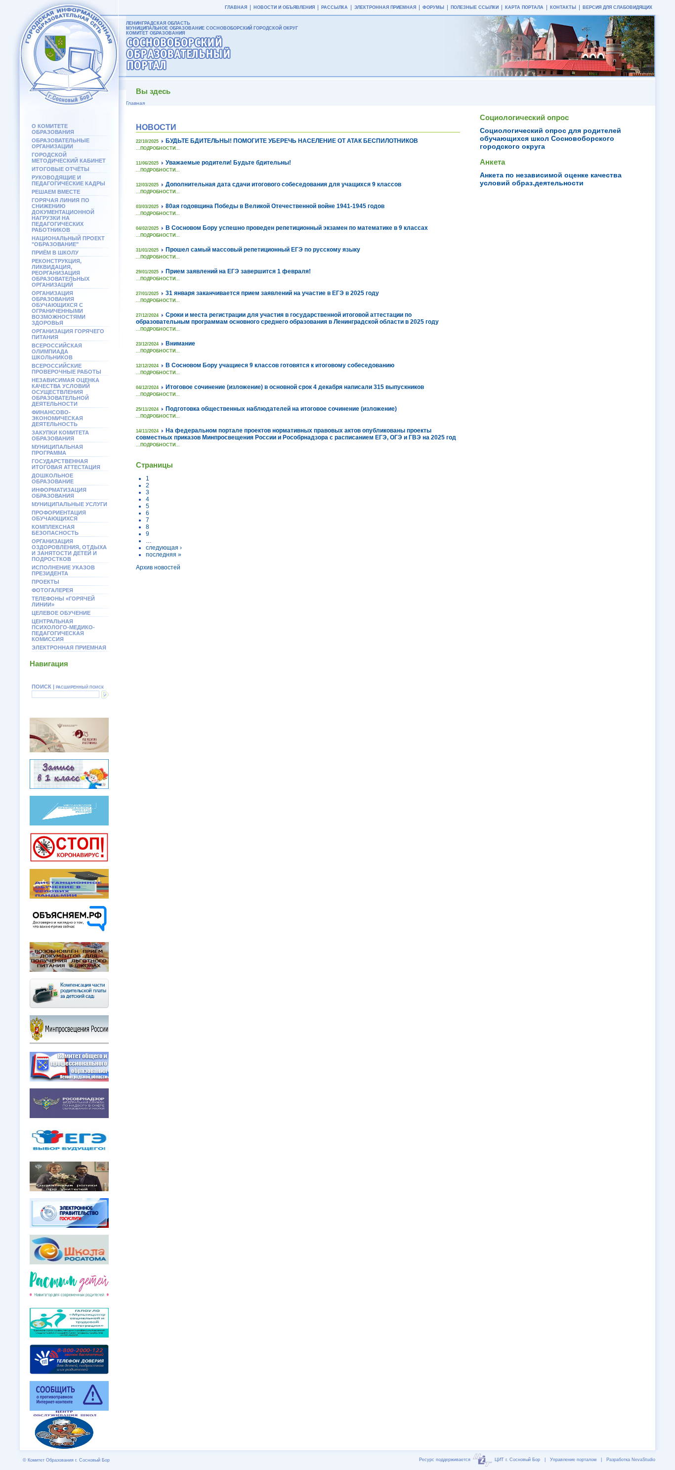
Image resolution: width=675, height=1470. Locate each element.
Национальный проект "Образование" (68, 241)
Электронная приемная (69, 647)
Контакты (563, 7)
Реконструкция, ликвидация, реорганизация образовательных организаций (60, 273)
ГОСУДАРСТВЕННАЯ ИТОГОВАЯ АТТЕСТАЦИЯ (66, 464)
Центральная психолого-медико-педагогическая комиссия (63, 630)
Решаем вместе (56, 192)
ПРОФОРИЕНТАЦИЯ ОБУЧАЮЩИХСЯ (59, 515)
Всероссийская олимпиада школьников (57, 351)
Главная (236, 7)
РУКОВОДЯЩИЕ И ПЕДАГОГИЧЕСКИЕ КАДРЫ (68, 180)
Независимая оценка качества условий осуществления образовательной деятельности (65, 392)
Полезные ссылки (475, 7)
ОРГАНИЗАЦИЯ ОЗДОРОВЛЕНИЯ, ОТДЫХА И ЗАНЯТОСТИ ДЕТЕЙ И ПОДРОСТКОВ (69, 550)
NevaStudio (643, 1459)
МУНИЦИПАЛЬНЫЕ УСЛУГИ (69, 504)
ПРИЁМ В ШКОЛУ (55, 253)
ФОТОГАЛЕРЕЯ (52, 590)
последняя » (163, 554)
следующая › (164, 547)
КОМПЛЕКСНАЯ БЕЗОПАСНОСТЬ (55, 530)
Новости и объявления (284, 7)
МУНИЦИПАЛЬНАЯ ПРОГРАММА (57, 450)
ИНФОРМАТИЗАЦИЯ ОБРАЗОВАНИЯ (59, 493)
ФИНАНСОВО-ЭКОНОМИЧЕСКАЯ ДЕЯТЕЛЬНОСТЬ (57, 418)
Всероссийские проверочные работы (66, 369)
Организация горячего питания (68, 334)
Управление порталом (573, 1459)
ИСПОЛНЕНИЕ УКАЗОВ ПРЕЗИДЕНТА (63, 570)
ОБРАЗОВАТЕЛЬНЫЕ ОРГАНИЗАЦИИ (60, 143)
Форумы (433, 7)
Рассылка (334, 7)
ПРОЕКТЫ (45, 582)
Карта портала (524, 7)
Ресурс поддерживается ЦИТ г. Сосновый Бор (479, 1459)
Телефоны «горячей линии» (63, 601)
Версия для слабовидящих (617, 7)
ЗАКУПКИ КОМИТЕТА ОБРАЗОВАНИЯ (60, 435)
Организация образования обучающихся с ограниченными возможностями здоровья (58, 308)
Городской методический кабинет (69, 158)
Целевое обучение (61, 613)
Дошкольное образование (53, 478)
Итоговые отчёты (60, 169)
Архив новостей (158, 567)
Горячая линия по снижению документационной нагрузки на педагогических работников (63, 215)
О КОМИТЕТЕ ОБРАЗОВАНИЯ (53, 129)
